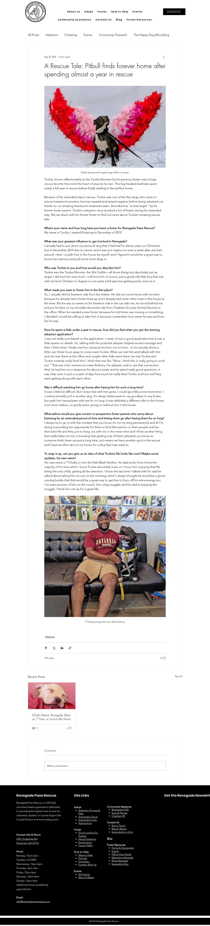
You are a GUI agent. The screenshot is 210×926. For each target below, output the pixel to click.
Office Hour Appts (121, 854)
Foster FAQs (85, 845)
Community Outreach (113, 35)
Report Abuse (119, 828)
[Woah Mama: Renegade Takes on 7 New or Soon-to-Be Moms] (51, 696)
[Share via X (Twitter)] (53, 647)
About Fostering (87, 839)
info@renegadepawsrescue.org (33, 901)
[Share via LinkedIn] (61, 647)
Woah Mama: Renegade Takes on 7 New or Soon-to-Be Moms (51, 717)
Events (88, 35)
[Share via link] (70, 647)
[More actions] (164, 57)
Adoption (52, 35)
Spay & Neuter (119, 812)
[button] (73, 11)
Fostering (71, 35)
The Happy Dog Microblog (151, 35)
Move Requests (120, 860)
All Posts (33, 35)
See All (178, 676)
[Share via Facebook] (45, 647)
